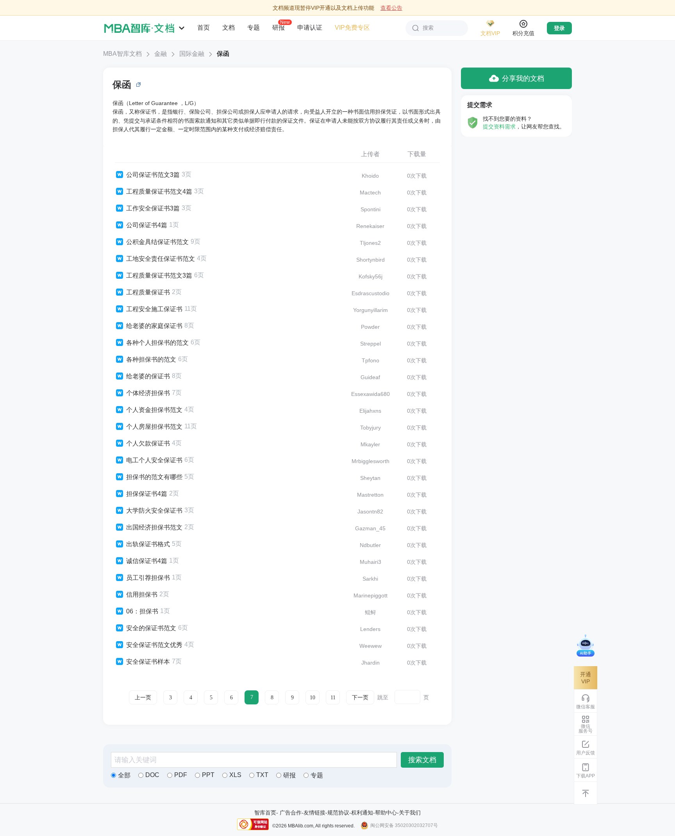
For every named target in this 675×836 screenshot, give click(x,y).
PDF (180, 775)
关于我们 (410, 812)
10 (312, 698)
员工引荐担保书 (148, 577)
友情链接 (314, 812)
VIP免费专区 (352, 27)
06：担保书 (142, 611)
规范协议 (338, 812)
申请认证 (309, 27)
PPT (208, 775)
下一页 (360, 698)
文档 (228, 27)
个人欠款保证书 (148, 443)
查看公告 (391, 8)
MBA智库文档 (122, 53)
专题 (253, 27)
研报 (278, 27)
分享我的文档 (523, 78)
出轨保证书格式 (148, 544)
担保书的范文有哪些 (154, 477)
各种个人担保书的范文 (157, 342)
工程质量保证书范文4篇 (159, 191)
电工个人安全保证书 (154, 460)
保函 (223, 53)
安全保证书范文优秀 (154, 645)
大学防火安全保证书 (154, 510)
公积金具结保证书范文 (157, 242)
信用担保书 (141, 594)
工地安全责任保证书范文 (160, 258)
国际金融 (191, 53)
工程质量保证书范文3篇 (159, 275)
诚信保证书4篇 (146, 561)
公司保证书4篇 (146, 225)
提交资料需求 (499, 126)
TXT (262, 775)
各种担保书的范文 (151, 359)
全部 (124, 775)
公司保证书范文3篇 (153, 174)
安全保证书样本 (148, 661)
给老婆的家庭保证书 (154, 326)
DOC (152, 775)
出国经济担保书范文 (154, 527)
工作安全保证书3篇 (153, 208)
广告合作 (291, 812)
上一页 (143, 698)
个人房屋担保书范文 (154, 426)
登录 (559, 28)
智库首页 (265, 812)
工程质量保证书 (148, 292)
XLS (235, 775)
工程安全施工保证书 (154, 309)
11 (333, 698)
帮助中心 (386, 812)
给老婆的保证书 (148, 376)
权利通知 (362, 812)
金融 (160, 53)
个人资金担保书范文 (154, 409)
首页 (203, 27)
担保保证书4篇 (146, 493)
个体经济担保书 (148, 393)
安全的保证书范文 (151, 628)
